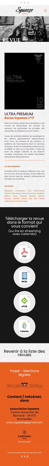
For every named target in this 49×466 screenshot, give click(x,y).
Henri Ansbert (20, 196)
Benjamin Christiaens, (14, 190)
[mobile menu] (45, 10)
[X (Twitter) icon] (25, 2)
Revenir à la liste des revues (24, 353)
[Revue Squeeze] (24, 11)
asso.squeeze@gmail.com (24, 422)
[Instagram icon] (28, 2)
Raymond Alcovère (19, 201)
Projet (15, 371)
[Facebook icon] (21, 2)
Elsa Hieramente (36, 190)
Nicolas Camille (11, 198)
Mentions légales (29, 373)
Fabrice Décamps (12, 193)
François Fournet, (28, 193)
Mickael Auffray (36, 196)
